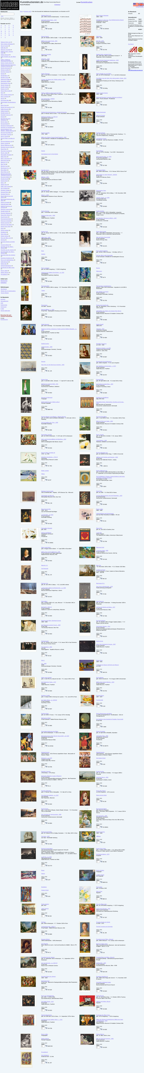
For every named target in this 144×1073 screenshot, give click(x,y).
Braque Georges (5, 222)
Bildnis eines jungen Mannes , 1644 (105, 682)
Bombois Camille (5, 190)
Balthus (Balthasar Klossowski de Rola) (6, 60)
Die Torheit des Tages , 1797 (48, 682)
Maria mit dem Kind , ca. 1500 (103, 156)
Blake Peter (4, 156)
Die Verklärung (45, 1055)
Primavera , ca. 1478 (46, 758)
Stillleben (98, 836)
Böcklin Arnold (4, 178)
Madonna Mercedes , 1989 (48, 215)
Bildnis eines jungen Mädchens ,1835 (50, 552)
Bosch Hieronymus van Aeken (104, 713)
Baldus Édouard (5, 54)
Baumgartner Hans (6, 83)
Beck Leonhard (5, 96)
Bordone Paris (4, 194)
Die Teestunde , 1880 (101, 815)
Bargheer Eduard (5, 71)
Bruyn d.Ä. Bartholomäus (7, 260)
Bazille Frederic (5, 87)
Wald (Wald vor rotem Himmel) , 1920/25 (106, 174)
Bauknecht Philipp (5, 79)
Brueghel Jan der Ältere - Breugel (104, 939)
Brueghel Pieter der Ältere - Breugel (105, 957)
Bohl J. (2, 182)
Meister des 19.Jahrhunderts (8, 291)
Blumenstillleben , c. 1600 (47, 309)
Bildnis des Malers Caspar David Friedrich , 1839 (53, 137)
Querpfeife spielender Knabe (103, 982)
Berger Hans (4, 121)
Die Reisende (44, 568)
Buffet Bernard (4, 261)
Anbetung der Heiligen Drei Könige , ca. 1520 (52, 272)
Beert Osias (4, 105)
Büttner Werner (5, 272)
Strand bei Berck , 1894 (102, 777)
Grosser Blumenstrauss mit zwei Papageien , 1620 (109, 495)
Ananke (43, 254)
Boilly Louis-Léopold (6, 186)
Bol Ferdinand (4, 188)
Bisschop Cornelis (5, 151)
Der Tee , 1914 (100, 40)
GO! (2, 16)
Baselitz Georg (4, 77)
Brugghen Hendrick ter (6, 258)
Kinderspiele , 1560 (101, 963)
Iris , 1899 (43, 663)
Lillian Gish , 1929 (45, 237)
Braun (2, 228)
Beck (2, 92)
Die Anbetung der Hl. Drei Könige (49, 154)
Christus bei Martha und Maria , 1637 (105, 607)
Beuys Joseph (4, 136)
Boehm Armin (4, 180)
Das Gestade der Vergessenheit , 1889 (51, 814)
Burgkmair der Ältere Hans (7, 267)
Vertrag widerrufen (5, 310)
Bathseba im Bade (46, 718)
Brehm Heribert (5, 230)
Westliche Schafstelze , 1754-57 (49, 457)
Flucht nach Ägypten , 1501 (103, 908)
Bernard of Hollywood (6, 125)
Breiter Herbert (4, 236)
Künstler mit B (27, 11)
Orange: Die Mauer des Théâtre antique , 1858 (53, 79)
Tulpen (43, 290)
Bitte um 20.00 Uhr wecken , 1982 (105, 1038)
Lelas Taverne (45, 908)
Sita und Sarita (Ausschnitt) (103, 237)
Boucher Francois (5, 209)
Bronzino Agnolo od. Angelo (8, 241)
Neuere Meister (5, 292)
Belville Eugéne (5, 113)
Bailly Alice (3, 47)
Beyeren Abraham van (6, 141)
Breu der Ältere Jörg (6, 238)
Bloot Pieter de (4, 172)
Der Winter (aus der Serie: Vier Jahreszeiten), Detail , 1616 (111, 78)
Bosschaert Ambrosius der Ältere (49, 731)
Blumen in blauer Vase (102, 943)
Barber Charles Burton (6, 62)
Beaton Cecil (4, 89)
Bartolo (2, 73)
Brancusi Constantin (6, 220)
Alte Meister (4, 289)
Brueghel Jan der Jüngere (7, 249)
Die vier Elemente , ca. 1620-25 (49, 963)
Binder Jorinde (4, 143)
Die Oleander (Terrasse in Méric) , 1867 (106, 218)
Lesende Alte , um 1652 (47, 514)
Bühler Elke (4, 263)
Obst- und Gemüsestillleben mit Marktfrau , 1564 (53, 439)
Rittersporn (99, 271)
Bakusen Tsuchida (5, 49)
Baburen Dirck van (5, 42)
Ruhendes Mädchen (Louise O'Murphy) (51, 776)
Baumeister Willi (5, 81)
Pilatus (43, 473)
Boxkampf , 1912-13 (46, 607)
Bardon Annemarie (5, 68)
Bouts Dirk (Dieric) (5, 215)
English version (140, 6)
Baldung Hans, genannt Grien (103, 54)
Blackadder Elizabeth (6, 154)
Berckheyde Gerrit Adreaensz (5, 119)
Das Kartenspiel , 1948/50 (48, 98)
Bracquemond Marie (6, 218)
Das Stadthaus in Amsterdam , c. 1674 (106, 366)
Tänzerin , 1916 (100, 328)
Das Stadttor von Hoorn (102, 291)
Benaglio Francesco (6, 114)
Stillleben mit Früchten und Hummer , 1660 (107, 457)
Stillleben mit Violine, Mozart (103, 1001)
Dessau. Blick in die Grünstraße (104, 255)
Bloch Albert (4, 170)
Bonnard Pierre (5, 192)
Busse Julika (4, 270)
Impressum (3, 306)
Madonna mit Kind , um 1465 (103, 348)
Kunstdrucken (4, 319)
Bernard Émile (4, 123)
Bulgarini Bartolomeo (6, 265)
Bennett (3, 116)
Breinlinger (3, 232)
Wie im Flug (99, 891)
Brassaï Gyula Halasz (6, 224)
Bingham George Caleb (7, 147)
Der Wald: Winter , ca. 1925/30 (49, 700)
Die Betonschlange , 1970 (102, 854)
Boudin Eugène (5, 211)
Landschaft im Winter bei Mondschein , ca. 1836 (53, 588)
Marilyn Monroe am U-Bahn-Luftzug (50, 402)
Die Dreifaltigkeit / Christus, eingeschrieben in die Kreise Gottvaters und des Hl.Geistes (110, 477)
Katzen (43, 873)
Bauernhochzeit (45, 981)
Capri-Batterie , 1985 (101, 440)
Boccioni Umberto (5, 177)
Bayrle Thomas (5, 85)
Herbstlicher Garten (101, 138)
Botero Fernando (5, 202)
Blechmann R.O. (5, 168)
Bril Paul (3, 239)
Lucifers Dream (100, 874)
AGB (2, 303)
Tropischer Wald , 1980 (102, 550)
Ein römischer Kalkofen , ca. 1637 (50, 795)
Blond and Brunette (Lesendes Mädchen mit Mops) (109, 97)
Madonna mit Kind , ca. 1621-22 (49, 116)
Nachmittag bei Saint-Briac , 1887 (104, 384)
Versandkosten (4, 301)
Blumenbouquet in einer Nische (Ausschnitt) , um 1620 (55, 736)
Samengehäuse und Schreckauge (105, 513)
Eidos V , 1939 (45, 195)
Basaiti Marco (4, 75)
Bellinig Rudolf (4, 111)
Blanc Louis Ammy (5, 158)
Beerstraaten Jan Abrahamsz (8, 102)
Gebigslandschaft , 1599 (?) (48, 926)
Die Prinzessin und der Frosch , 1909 (50, 625)
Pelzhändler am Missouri (47, 495)
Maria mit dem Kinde (101, 795)
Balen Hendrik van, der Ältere (8, 56)
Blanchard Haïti (5, 160)
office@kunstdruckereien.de (135, 70)
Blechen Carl (4, 166)
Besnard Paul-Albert (6, 132)
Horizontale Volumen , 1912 (103, 626)
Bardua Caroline (5, 69)
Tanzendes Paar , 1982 (102, 735)
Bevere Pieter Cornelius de (8, 138)
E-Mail (2, 308)
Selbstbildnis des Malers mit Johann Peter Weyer (108, 311)
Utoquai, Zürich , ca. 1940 (102, 197)
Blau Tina (3, 164)
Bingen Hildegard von (6, 145)
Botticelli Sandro (5, 204)
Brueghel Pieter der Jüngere (8, 255)
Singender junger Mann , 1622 (49, 20)
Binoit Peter (4, 149)
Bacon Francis (4, 45)
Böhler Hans (4, 184)
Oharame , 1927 (45, 58)
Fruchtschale (99, 700)
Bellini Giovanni (5, 109)
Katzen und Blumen (46, 532)
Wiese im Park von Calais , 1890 (104, 421)
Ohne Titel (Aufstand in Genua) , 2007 (106, 644)
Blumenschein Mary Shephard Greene (6, 174)
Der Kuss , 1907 (45, 836)
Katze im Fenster (100, 115)
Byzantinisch (4, 274)
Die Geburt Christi (100, 758)
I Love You (99, 532)
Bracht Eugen (4, 217)
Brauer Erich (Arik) (5, 226)
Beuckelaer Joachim (6, 134)
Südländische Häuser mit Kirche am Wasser (107, 664)
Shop (21, 11)
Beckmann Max (5, 100)
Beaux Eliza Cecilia (6, 90)
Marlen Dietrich (45, 1038)
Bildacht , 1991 (45, 177)
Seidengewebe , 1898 (46, 346)
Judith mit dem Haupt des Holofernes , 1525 (107, 60)
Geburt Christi (44, 890)
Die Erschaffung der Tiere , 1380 (49, 422)
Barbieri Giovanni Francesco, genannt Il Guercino (8, 65)
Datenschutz (4, 305)
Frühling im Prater (100, 570)
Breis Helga (4, 234)
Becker (3, 98)
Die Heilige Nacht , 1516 (47, 1001)
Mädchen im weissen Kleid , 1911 (49, 384)
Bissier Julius (4, 152)
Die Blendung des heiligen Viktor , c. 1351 (51, 1019)
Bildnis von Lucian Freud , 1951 (49, 41)
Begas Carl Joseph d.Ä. (7, 107)
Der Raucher (44, 943)
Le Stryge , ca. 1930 (46, 857)
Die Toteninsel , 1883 (46, 647)
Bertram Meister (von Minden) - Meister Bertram (7, 130)
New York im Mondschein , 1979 (104, 586)
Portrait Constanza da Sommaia (104, 926)
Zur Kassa (131, 44)
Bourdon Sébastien (6, 213)
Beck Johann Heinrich (6, 94)
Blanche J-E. (4, 162)
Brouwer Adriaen (5, 244)
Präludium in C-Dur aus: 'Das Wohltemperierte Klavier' (110, 20)
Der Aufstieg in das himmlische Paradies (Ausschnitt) (109, 719)
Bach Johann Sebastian (7, 44)
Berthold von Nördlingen (7, 127)
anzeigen (3, 299)
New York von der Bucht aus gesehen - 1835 (52, 364)
